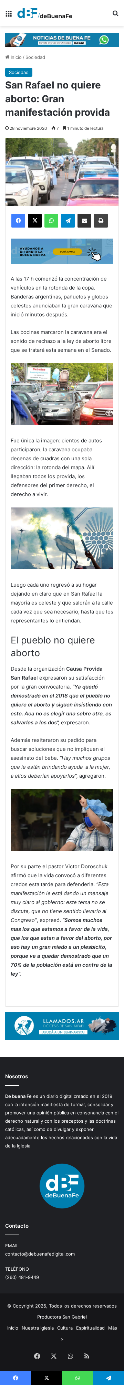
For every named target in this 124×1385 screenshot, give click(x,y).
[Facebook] (18, 221)
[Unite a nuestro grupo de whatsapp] (62, 39)
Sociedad (35, 57)
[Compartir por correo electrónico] (84, 221)
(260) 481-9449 (22, 1277)
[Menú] (8, 15)
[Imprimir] (101, 221)
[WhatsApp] (51, 221)
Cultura (65, 1328)
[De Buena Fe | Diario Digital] (44, 13)
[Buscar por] (115, 15)
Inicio (15, 57)
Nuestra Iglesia (38, 1328)
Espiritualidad (90, 1328)
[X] (35, 221)
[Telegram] (68, 221)
